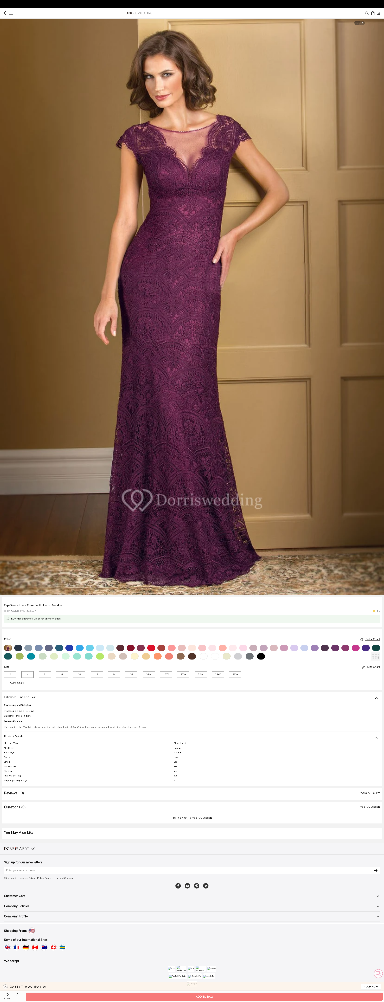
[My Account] (379, 13)
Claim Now (371, 986)
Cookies (68, 878)
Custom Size (17, 682)
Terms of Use (52, 878)
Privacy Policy (36, 878)
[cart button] (373, 13)
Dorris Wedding (138, 13)
